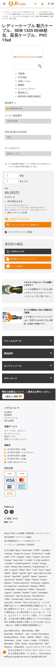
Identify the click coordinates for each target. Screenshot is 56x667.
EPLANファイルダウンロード (21, 259)
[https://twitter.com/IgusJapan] (12, 512)
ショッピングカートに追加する (22, 225)
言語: (12, 518)
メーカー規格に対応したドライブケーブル (21, 14)
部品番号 (9, 103)
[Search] (35, 3)
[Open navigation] (4, 3)
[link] (28, 252)
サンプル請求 (17, 267)
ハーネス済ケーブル (45, 12)
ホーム (6, 12)
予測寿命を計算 (21, 252)
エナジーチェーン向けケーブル (23, 12)
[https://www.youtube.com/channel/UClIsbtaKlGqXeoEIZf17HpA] (6, 512)
